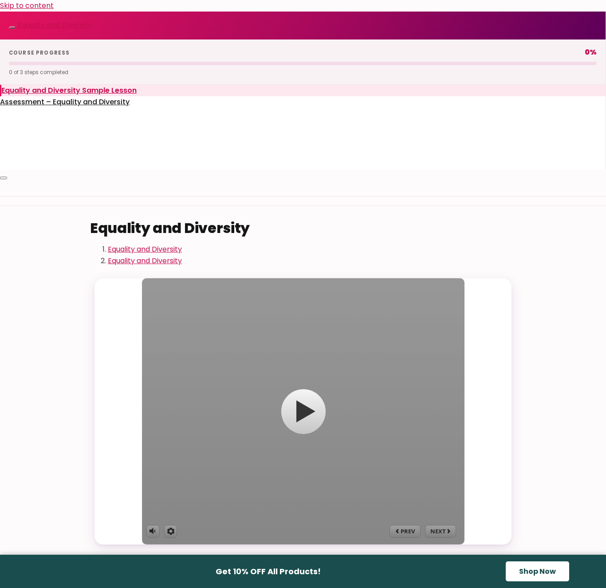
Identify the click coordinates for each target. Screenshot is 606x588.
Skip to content (27, 5)
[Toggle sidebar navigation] (12, 27)
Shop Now (537, 571)
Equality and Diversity (55, 25)
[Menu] (3, 178)
